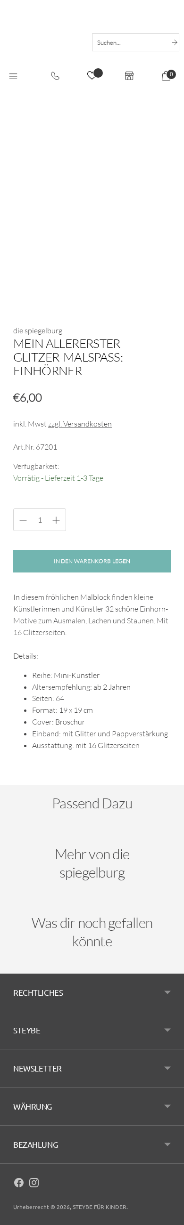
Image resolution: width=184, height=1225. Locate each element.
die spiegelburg (37, 330)
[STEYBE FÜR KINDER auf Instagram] (34, 1184)
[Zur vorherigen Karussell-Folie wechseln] (22, 837)
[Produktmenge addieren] (23, 520)
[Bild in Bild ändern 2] (59, 292)
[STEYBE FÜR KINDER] (44, 41)
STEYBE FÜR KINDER (99, 1206)
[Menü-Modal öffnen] (13, 77)
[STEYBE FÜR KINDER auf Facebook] (19, 1184)
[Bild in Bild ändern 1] (26, 292)
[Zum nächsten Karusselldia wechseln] (161, 837)
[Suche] (174, 42)
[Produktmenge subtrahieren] (56, 520)
